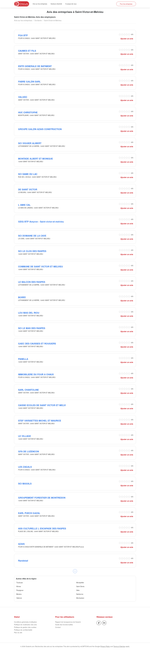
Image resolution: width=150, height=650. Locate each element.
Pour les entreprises (126, 4)
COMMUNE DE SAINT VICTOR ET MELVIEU (40, 266)
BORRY (22, 297)
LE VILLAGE (24, 436)
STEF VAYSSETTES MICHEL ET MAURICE (39, 420)
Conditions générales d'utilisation (25, 622)
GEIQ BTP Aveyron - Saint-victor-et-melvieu (41, 221)
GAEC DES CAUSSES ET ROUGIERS (37, 343)
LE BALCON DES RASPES (31, 281)
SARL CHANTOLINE (28, 389)
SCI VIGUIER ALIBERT (29, 143)
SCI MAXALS (25, 483)
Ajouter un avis (126, 38)
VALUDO (22, 97)
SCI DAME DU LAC (27, 174)
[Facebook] (99, 623)
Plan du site (18, 632)
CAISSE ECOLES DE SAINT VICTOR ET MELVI (42, 405)
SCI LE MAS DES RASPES (31, 328)
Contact (58, 627)
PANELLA (23, 358)
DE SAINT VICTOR (27, 189)
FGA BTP (23, 35)
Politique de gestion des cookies (25, 627)
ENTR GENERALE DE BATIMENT (35, 66)
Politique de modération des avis (25, 624)
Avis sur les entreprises (40, 4)
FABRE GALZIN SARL (29, 81)
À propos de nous (70, 4)
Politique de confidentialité (23, 630)
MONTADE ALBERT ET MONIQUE (35, 158)
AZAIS (21, 543)
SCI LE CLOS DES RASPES (32, 251)
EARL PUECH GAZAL (29, 513)
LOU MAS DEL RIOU (28, 312)
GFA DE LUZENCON (28, 451)
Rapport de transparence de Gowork (68, 622)
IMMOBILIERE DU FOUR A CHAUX (36, 374)
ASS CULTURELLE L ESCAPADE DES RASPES (42, 528)
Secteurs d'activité (56, 4)
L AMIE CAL (24, 204)
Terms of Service (119, 646)
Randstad (23, 560)
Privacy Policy (105, 646)
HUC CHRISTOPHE (28, 112)
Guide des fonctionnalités (64, 624)
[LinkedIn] (104, 623)
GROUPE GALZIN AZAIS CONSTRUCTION (40, 129)
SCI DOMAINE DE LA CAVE (32, 235)
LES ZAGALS (25, 466)
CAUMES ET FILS (27, 50)
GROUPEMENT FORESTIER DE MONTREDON (41, 497)
